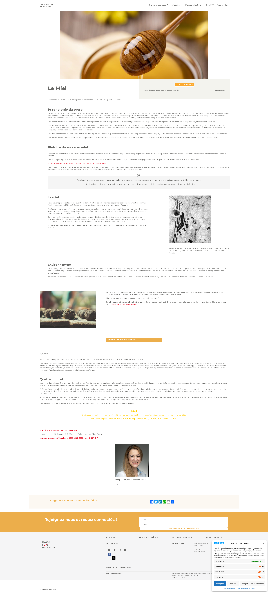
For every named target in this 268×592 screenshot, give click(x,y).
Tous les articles (183, 85)
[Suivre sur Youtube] (125, 550)
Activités (176, 5)
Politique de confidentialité (246, 588)
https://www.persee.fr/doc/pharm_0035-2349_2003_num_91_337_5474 (69, 438)
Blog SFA (210, 5)
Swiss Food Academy (46, 589)
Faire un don (222, 5)
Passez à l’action (193, 5)
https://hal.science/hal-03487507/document (58, 430)
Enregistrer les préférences (252, 584)
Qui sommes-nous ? (158, 5)
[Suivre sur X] (113, 558)
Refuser (233, 584)
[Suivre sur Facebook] (114, 550)
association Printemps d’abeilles (123, 304)
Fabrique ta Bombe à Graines (121, 340)
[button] (264, 543)
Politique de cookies (229, 588)
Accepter (220, 584)
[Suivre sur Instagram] (120, 550)
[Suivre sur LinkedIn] (108, 550)
